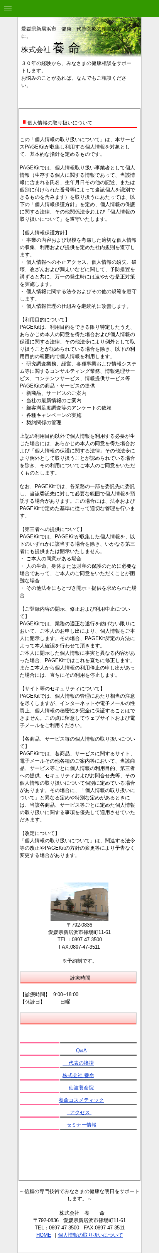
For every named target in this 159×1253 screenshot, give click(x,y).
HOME (43, 1235)
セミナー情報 (80, 1125)
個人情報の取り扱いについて (90, 1235)
